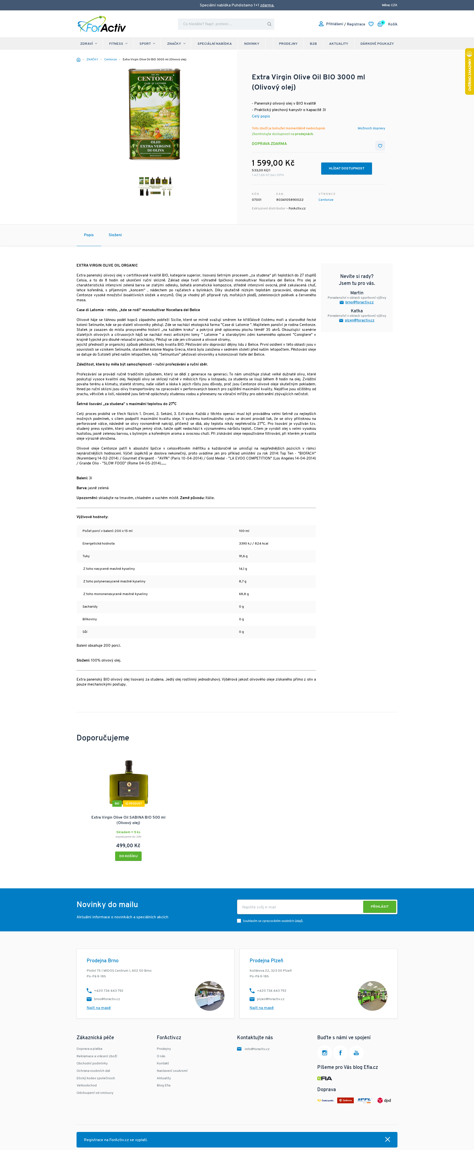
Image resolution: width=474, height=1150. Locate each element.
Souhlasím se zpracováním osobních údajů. (273, 921)
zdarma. (267, 5)
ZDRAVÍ (86, 44)
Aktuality (338, 44)
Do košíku (128, 856)
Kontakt (163, 1063)
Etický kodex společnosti (96, 1078)
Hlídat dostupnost (346, 168)
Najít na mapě (99, 1008)
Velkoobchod (87, 1085)
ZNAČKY (174, 44)
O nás (161, 1056)
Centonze (326, 200)
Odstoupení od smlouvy (95, 1093)
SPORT (145, 44)
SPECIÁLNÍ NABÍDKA (215, 44)
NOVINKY (251, 44)
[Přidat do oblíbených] (380, 146)
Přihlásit (380, 907)
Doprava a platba (89, 1049)
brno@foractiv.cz (359, 302)
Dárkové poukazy (377, 44)
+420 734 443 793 (271, 991)
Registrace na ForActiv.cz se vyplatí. (116, 1140)
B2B (313, 44)
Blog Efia (163, 1085)
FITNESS (116, 44)
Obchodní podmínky (92, 1063)
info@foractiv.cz (257, 1049)
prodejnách (304, 134)
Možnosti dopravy (371, 128)
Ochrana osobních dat (93, 1071)
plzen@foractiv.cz (360, 320)
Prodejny (288, 44)
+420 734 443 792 (108, 991)
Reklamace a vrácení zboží (97, 1056)
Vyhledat (269, 24)
